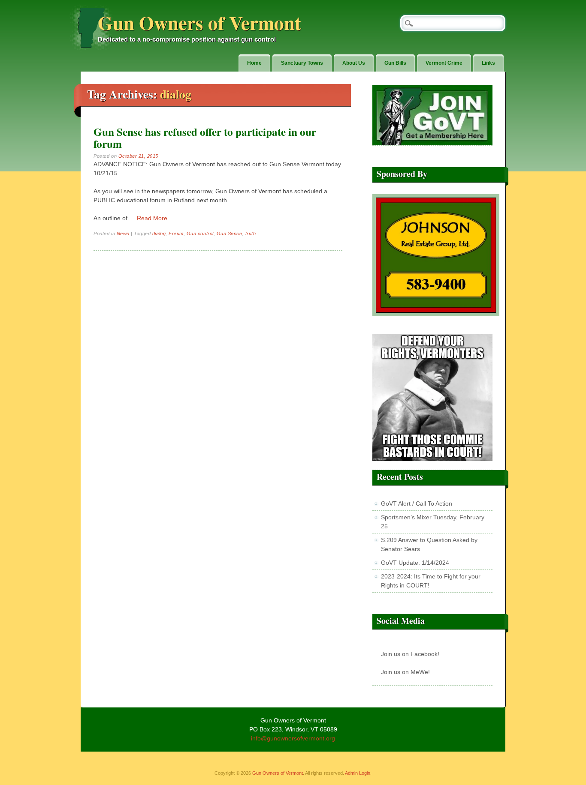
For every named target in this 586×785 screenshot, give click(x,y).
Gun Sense (229, 233)
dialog (159, 233)
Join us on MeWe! (405, 671)
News (123, 233)
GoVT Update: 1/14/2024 (415, 562)
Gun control (200, 233)
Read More (152, 218)
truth (250, 233)
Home (254, 63)
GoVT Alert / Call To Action (416, 503)
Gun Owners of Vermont (199, 22)
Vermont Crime (444, 63)
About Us (353, 63)
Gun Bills (395, 63)
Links (488, 63)
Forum (176, 233)
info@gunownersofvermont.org (293, 738)
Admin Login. (358, 773)
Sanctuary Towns (302, 63)
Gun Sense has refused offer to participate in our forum (205, 138)
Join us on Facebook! (410, 653)
